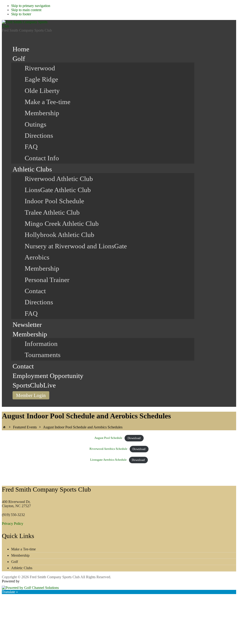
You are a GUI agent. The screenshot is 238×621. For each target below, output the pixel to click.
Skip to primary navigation (30, 6)
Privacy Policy (12, 524)
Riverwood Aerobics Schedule (108, 449)
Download (134, 438)
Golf (14, 562)
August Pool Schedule (108, 438)
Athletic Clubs (21, 568)
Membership (20, 555)
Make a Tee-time (23, 549)
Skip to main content (26, 10)
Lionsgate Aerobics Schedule (108, 460)
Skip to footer (21, 14)
